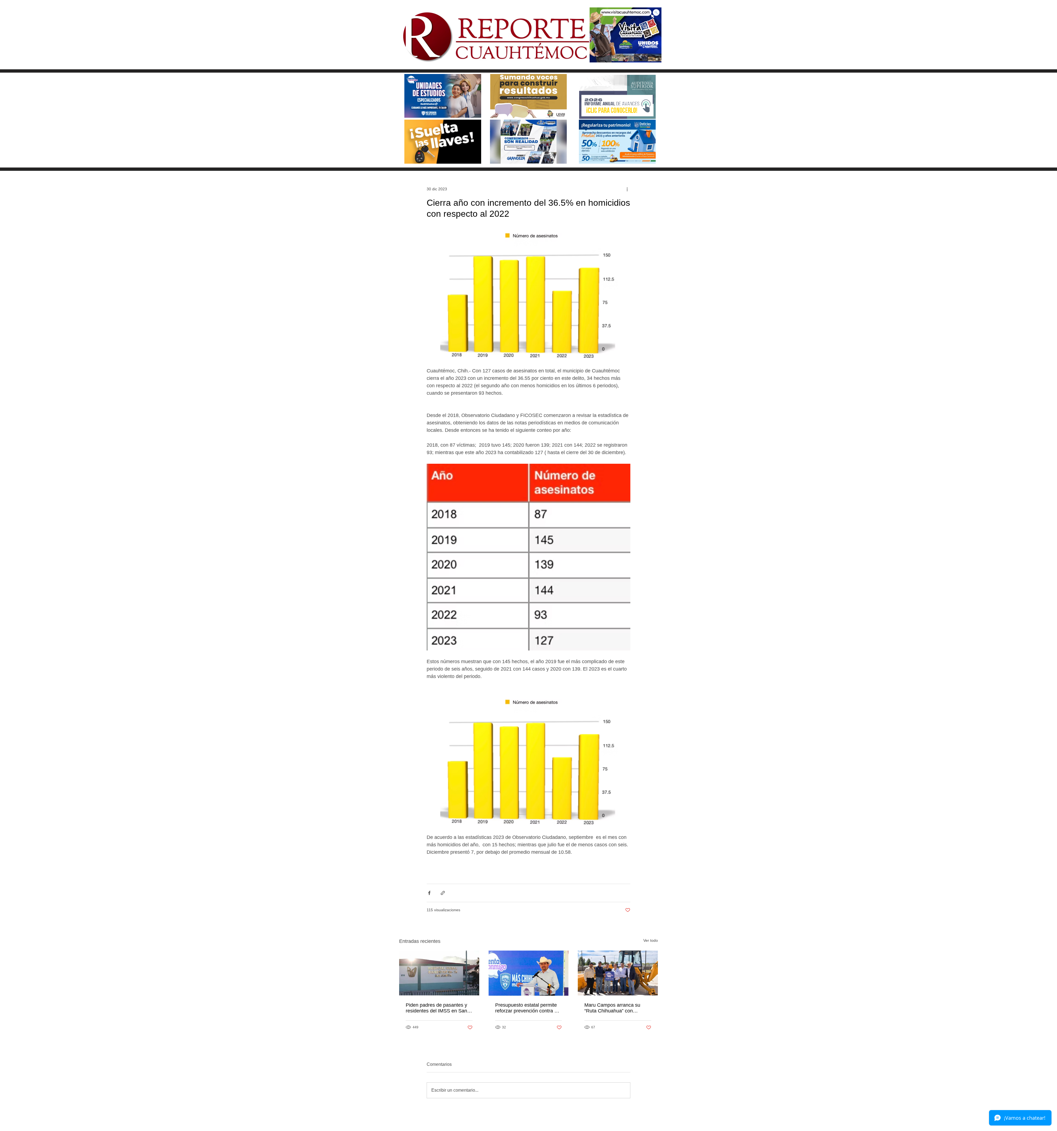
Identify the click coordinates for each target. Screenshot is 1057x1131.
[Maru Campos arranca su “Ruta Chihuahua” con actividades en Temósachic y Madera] (618, 973)
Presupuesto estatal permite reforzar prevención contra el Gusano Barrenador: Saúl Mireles (526, 1008)
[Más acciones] (627, 189)
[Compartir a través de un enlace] (442, 893)
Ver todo (650, 940)
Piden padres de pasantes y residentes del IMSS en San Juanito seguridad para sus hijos (436, 1008)
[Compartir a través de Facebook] (429, 893)
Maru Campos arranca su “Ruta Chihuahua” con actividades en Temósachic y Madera (615, 1008)
